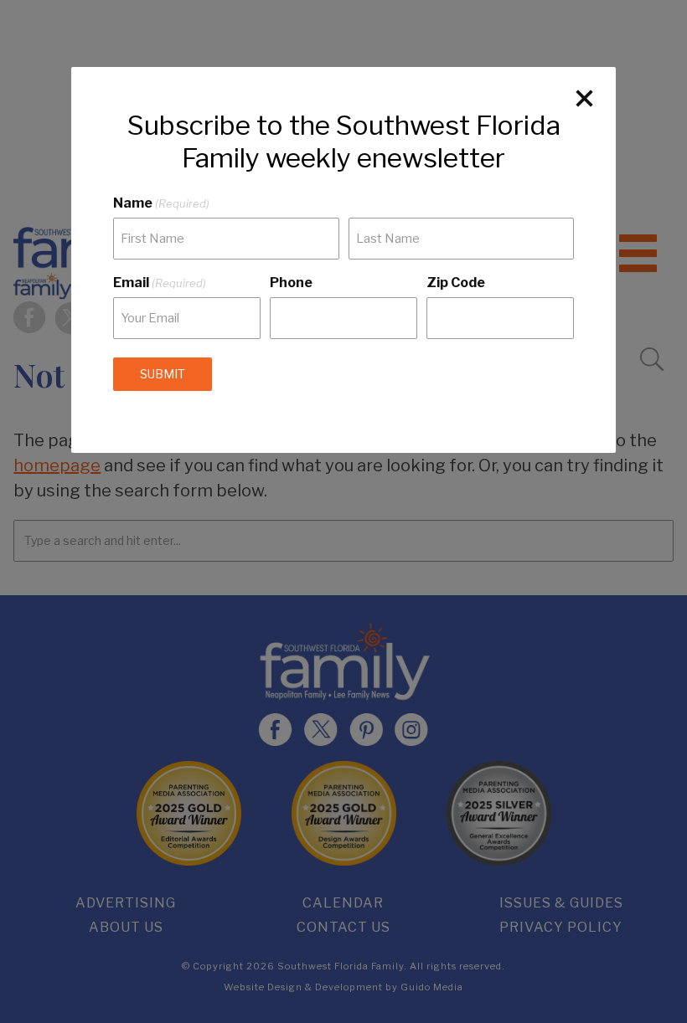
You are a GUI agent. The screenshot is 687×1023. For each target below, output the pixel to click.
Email (159, 282)
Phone (291, 282)
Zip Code (455, 282)
